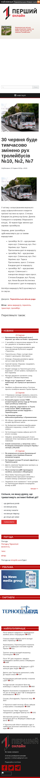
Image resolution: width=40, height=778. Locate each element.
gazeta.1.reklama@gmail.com (16, 758)
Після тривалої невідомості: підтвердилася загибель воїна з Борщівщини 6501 (18, 633)
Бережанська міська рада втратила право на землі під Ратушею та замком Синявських (24, 29)
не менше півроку (11, 513)
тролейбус (15, 308)
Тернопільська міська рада (23, 299)
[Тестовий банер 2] (20, 612)
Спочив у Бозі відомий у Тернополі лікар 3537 (18, 699)
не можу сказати (11, 510)
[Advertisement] (20, 60)
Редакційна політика (13, 762)
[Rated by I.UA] (6, 773)
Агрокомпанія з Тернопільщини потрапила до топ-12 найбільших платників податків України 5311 (18, 646)
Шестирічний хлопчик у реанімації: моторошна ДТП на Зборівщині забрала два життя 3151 (19, 718)
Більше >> (34, 489)
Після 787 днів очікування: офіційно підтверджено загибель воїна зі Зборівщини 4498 (19, 660)
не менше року (10, 507)
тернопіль (26, 305)
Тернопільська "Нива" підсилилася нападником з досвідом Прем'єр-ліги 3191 (19, 711)
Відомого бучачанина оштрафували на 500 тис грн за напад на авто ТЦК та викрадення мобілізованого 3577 (19, 692)
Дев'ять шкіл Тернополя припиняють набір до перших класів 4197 (18, 673)
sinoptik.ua (15, 560)
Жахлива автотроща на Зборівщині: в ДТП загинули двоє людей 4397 (18, 667)
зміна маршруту (14, 305)
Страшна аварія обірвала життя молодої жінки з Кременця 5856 (18, 639)
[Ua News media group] (20, 581)
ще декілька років (11, 503)
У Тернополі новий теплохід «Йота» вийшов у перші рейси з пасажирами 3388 (19, 705)
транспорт (5, 308)
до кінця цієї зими (11, 517)
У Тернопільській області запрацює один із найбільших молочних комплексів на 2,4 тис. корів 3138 (19, 726)
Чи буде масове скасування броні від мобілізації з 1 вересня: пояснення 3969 (19, 685)
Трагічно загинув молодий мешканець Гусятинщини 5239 (17, 653)
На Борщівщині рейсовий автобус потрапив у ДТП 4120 (19, 679)
